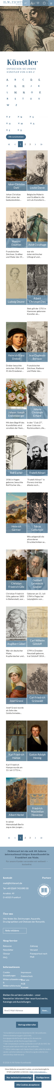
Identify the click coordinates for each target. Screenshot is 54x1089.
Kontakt (24, 987)
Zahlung (34, 946)
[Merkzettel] (38, 3)
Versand (34, 949)
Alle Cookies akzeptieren (28, 1084)
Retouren (7, 946)
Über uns (25, 980)
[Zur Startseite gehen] (11, 3)
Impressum (26, 972)
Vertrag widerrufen (27, 1024)
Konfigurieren (42, 1077)
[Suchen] (25, 3)
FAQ (5, 957)
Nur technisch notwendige (19, 1077)
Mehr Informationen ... (38, 1072)
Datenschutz (27, 976)
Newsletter (8, 949)
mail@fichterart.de (12, 883)
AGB (23, 983)
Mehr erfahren (12, 930)
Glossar (6, 953)
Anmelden (46, 1010)
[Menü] (51, 3)
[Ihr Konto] (31, 3)
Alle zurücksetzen (16, 137)
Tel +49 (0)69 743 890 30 (15, 888)
